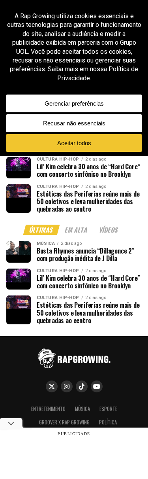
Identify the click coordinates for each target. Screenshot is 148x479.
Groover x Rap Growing (64, 422)
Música (82, 409)
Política (108, 422)
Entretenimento (48, 409)
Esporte (108, 409)
